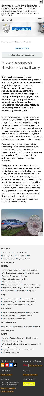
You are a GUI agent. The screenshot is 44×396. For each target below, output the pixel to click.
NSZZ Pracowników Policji (11, 282)
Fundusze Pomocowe (10, 276)
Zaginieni (31, 291)
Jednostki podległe (30, 270)
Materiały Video (8, 256)
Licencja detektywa (9, 302)
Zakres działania (8, 291)
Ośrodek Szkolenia (8, 322)
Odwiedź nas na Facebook (11, 365)
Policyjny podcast (8, 259)
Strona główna (6, 42)
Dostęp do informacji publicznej (13, 305)
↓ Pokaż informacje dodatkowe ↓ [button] (22, 55)
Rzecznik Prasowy (17, 338)
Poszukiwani (21, 291)
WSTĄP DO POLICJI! (7, 262)
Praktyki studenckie (25, 316)
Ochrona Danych (7, 330)
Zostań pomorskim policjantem (13, 313)
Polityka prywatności (9, 347)
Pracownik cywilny (8, 316)
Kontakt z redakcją (6, 374)
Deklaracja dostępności (10, 353)
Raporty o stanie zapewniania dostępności (17, 350)
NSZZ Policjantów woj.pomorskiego (15, 279)
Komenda (4, 266)
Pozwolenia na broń (28, 299)
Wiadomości (28, 42)
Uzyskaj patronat (23, 259)
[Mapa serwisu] (7, 19)
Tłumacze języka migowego (12, 341)
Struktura (17, 270)
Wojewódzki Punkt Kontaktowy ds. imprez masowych (21, 344)
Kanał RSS (2, 365)
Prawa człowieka (32, 273)
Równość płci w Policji (31, 288)
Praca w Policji (7, 308)
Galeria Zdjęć (21, 256)
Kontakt (37, 327)
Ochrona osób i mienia (27, 302)
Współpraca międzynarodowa (13, 273)
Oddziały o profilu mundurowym (14, 318)
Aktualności (6, 327)
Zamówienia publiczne (10, 299)
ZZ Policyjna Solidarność (32, 285)
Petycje (30, 305)
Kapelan (24, 276)
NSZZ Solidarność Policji (11, 285)
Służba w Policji (33, 313)
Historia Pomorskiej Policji (11, 288)
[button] (40, 20)
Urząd (3, 294)
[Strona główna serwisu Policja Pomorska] (3, 19)
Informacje (18, 42)
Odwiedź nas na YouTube (7, 365)
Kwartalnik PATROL (20, 253)
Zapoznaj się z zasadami (8, 388)
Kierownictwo (7, 270)
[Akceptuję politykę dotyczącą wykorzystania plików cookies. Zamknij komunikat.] (41, 2)
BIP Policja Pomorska (35, 365)
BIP (29, 256)
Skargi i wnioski (31, 338)
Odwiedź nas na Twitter (15, 365)
